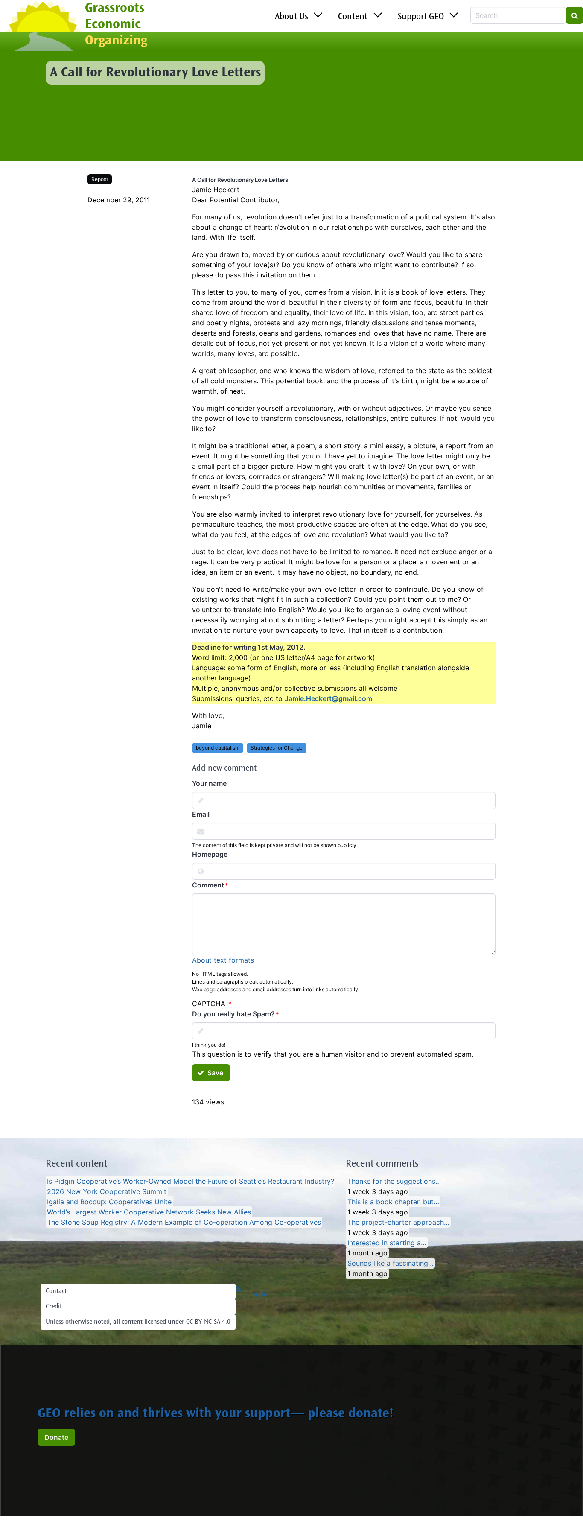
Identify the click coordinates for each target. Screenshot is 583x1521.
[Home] (42, 27)
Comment (208, 885)
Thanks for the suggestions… (394, 1181)
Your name (209, 783)
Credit (54, 1306)
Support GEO (421, 17)
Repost (99, 179)
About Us (291, 17)
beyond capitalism (217, 747)
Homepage (209, 854)
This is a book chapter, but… (393, 1201)
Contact (56, 1291)
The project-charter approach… (398, 1222)
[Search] (574, 15)
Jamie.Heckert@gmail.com (328, 698)
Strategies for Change (277, 747)
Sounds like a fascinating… (390, 1263)
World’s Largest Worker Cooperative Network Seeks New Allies (149, 1212)
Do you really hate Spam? (233, 1014)
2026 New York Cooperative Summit (106, 1191)
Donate (56, 1437)
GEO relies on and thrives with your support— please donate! (216, 1414)
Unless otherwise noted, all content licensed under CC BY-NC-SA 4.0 (138, 1322)
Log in (259, 1294)
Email (201, 814)
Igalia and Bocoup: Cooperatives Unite (109, 1201)
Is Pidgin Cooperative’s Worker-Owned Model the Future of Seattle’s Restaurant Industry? (190, 1181)
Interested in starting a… (386, 1242)
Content (352, 17)
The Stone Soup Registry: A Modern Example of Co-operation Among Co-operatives (184, 1222)
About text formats (223, 960)
